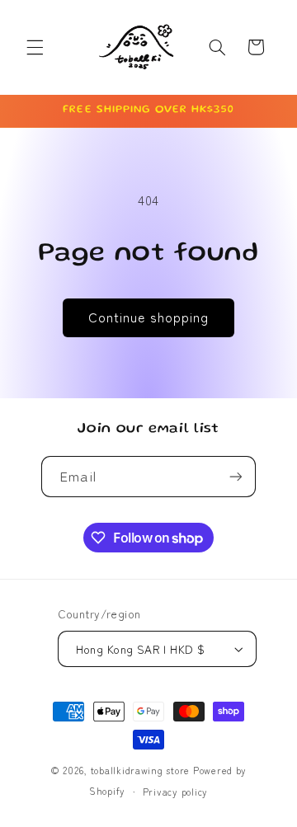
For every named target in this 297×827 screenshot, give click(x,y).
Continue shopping (148, 317)
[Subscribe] (235, 476)
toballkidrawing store (142, 770)
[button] (35, 47)
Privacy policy (175, 791)
